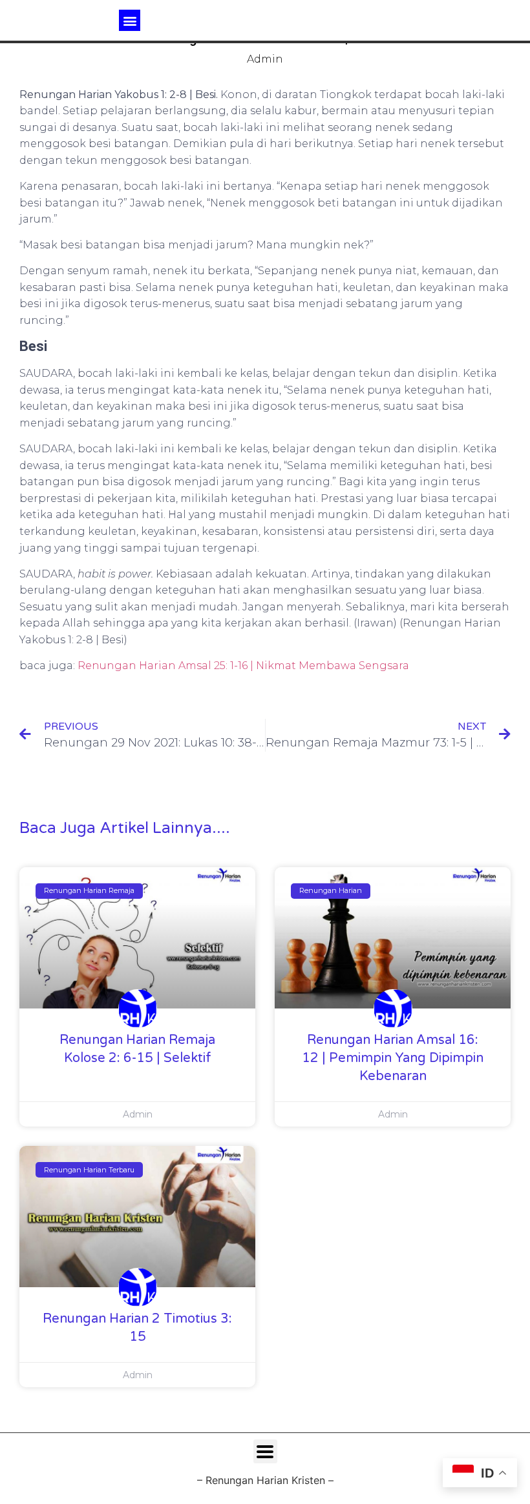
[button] (129, 20)
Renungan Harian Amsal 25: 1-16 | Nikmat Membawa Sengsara (243, 665)
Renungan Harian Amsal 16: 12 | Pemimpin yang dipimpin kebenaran (392, 1058)
